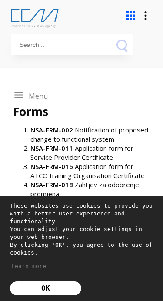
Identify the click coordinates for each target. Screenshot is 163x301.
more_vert (145, 15)
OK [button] (45, 288)
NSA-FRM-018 (52, 184)
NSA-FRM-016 (51, 166)
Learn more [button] (28, 266)
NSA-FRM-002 (51, 130)
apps (130, 15)
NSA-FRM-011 (51, 148)
